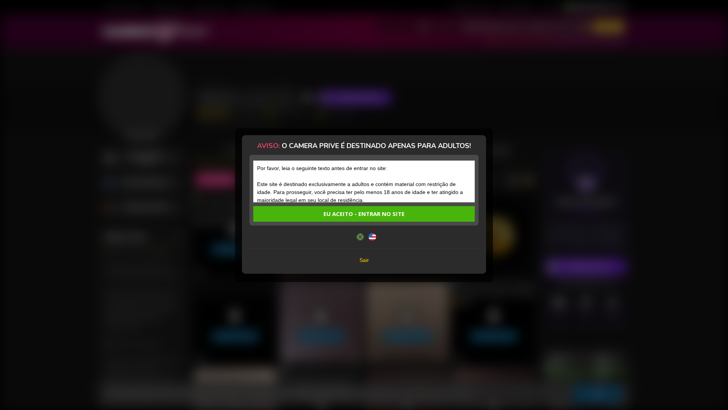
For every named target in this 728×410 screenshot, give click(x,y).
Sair (364, 260)
